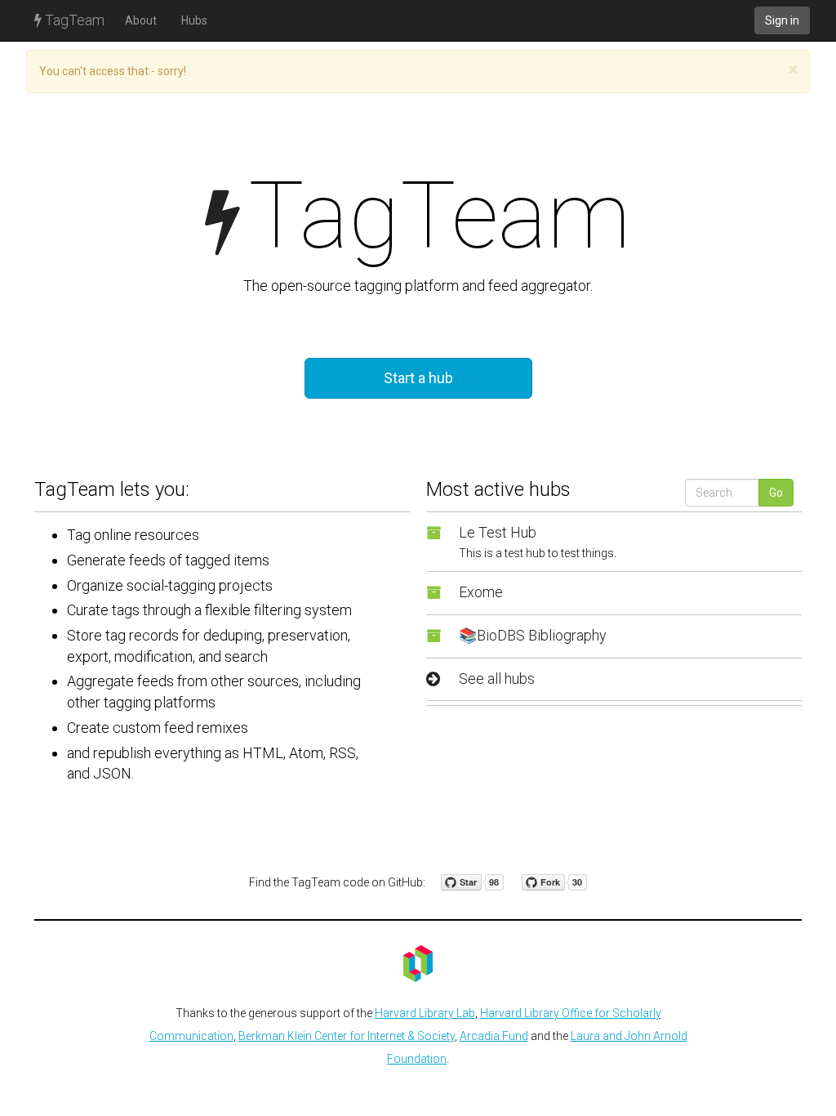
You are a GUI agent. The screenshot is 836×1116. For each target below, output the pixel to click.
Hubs (194, 20)
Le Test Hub (497, 532)
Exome (481, 591)
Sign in (782, 20)
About (141, 20)
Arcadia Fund (494, 1035)
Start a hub (418, 377)
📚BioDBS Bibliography (533, 635)
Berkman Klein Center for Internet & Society (346, 1035)
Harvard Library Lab (425, 1013)
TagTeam (73, 20)
